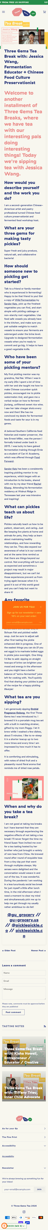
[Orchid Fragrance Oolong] (24, 788)
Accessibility (8, 1156)
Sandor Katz (10, 303)
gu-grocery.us (24, 919)
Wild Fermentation (25, 299)
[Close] (42, 605)
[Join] (38, 622)
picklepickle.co (29, 933)
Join (39, 1189)
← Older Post (9, 950)
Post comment (13, 1012)
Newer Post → (38, 950)
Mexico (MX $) (13, 1226)
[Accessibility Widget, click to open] (4, 1226)
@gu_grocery (20, 914)
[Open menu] (6, 12)
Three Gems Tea (22, 1206)
